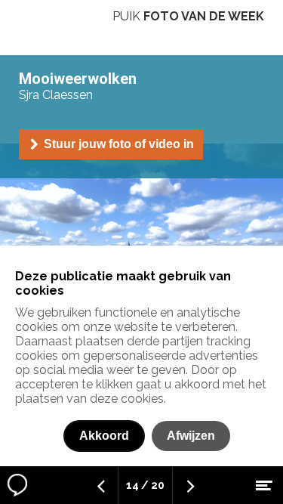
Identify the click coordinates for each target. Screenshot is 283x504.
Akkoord (104, 435)
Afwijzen (191, 435)
